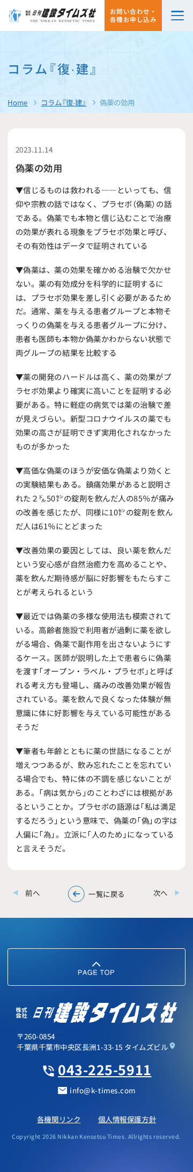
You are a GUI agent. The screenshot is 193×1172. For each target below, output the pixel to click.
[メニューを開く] (177, 15)
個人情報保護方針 (127, 1119)
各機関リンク (58, 1119)
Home (17, 102)
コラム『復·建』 (63, 102)
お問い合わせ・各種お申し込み (133, 15)
